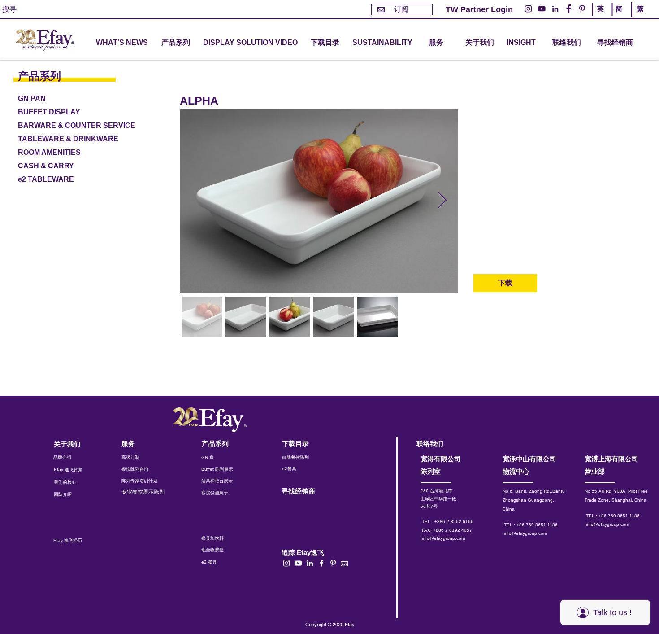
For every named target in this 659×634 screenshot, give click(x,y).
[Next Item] (442, 201)
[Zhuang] (620, 17)
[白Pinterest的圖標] (333, 563)
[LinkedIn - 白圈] (555, 8)
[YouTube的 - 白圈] (541, 8)
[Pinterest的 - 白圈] (582, 8)
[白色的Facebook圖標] (321, 563)
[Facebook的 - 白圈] (568, 8)
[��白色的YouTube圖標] (298, 563)
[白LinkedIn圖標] (309, 563)
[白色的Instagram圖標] (286, 563)
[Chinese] (638, 17)
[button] (176, 42)
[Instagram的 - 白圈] (528, 8)
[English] (602, 17)
